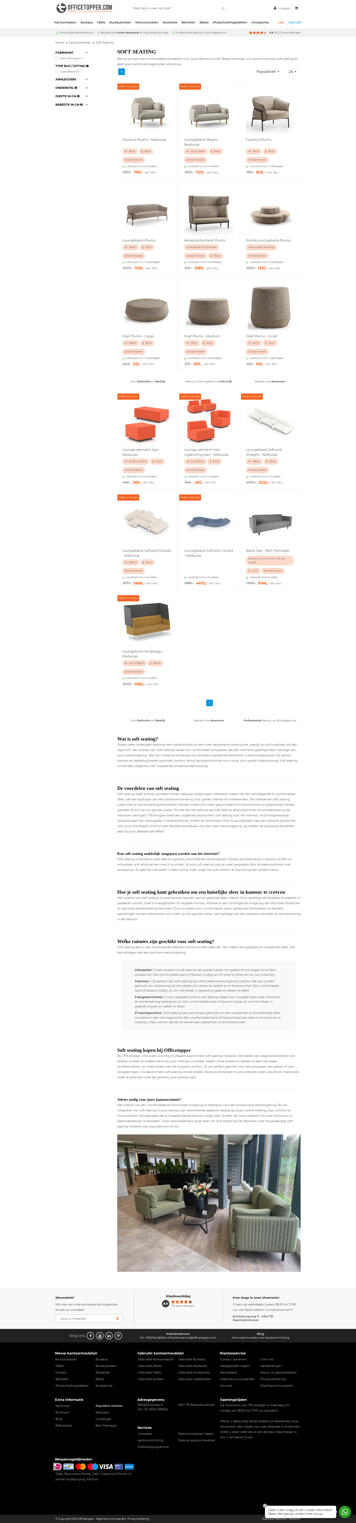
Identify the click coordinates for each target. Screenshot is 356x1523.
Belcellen (189, 22)
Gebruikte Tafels (149, 1372)
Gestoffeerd (69, 71)
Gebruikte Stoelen (151, 1379)
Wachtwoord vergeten (276, 1386)
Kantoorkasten (65, 22)
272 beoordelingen (289, 32)
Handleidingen (270, 1366)
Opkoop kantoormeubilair (196, 1440)
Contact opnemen (233, 1359)
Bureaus (87, 22)
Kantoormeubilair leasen (195, 1434)
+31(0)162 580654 (156, 1337)
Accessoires (260, 22)
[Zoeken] (223, 8)
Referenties (63, 1425)
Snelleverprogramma (153, 1447)
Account (226, 1386)
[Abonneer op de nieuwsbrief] (117, 1319)
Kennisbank (228, 1372)
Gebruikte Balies (150, 1366)
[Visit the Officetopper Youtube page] (99, 1335)
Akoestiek (170, 22)
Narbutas (102, 1412)
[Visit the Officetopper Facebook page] (90, 1335)
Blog (58, 1419)
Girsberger (103, 1419)
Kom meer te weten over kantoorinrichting (260, 1337)
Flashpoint (294, 1518)
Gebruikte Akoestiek (192, 1366)
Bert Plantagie (71, 58)
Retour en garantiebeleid (278, 1372)
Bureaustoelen (120, 22)
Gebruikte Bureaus (191, 1359)
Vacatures (62, 1406)
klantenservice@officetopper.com (193, 1337)
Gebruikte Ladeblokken (194, 1379)
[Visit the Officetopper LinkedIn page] (109, 1335)
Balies (204, 22)
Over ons (266, 1359)
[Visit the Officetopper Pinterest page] (118, 1335)
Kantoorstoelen (146, 22)
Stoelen (60, 1372)
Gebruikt (295, 22)
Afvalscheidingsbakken (230, 22)
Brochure (62, 1412)
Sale (281, 22)
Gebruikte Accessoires (194, 1372)
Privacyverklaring (273, 1379)
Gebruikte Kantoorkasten (156, 1359)
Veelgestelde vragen (234, 1366)
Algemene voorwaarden (237, 1379)
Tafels (101, 22)
